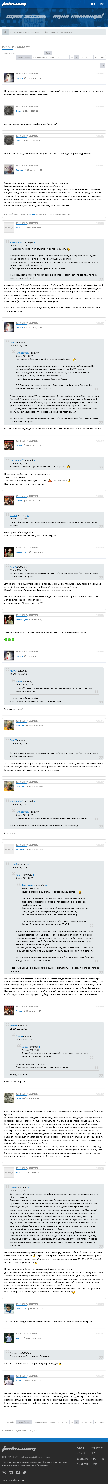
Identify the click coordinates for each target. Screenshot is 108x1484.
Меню (92, 4)
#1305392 (99, 548)
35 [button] (86, 57)
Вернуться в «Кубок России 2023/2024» (21, 1430)
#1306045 (99, 1334)
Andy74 (19, 1338)
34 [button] (81, 57)
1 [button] (58, 57)
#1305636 (99, 1168)
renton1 (19, 78)
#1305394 (99, 615)
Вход (102, 4)
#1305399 (99, 1006)
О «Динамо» (97, 1447)
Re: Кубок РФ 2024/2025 (27, 74)
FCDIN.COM (14, 4)
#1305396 (99, 721)
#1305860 (99, 1304)
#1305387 (99, 165)
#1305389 (99, 323)
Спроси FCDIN (97, 1459)
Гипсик (19, 445)
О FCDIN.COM (82, 1464)
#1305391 (99, 496)
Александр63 (17, 242)
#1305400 (99, 1094)
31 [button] (67, 57)
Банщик (19, 170)
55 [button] (96, 57)
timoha (19, 1380)
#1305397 (99, 782)
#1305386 (99, 136)
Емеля (19, 111)
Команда (81, 1453)
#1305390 (99, 441)
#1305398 (99, 845)
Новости (81, 1447)
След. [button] (102, 57)
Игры (93, 1453)
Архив (94, 1464)
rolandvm (20, 849)
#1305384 (99, 74)
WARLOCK (20, 725)
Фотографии (82, 1459)
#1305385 (99, 106)
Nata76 (19, 227)
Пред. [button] (52, 57)
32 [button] (72, 57)
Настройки (10, 1422)
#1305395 (99, 651)
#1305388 (99, 223)
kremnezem (21, 1308)
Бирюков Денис (19, 1480)
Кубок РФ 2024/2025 (16, 47)
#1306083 (99, 1376)
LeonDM (19, 1098)
